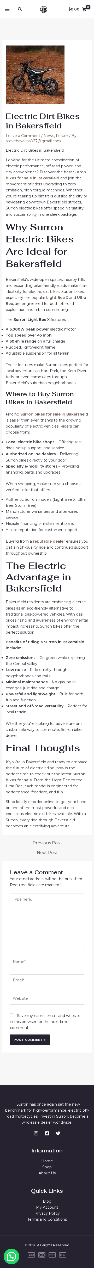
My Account (47, 1207)
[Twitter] (58, 1133)
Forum (62, 135)
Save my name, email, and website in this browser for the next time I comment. (45, 1021)
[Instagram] (36, 1133)
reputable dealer (49, 541)
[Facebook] (47, 1133)
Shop (47, 1167)
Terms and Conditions (47, 1219)
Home (47, 1161)
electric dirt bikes (44, 291)
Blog (47, 1201)
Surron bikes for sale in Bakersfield (54, 414)
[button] (11, 1256)
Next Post (47, 853)
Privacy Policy (47, 1213)
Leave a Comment (23, 135)
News (49, 135)
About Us (47, 1173)
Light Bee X (57, 297)
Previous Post (47, 843)
